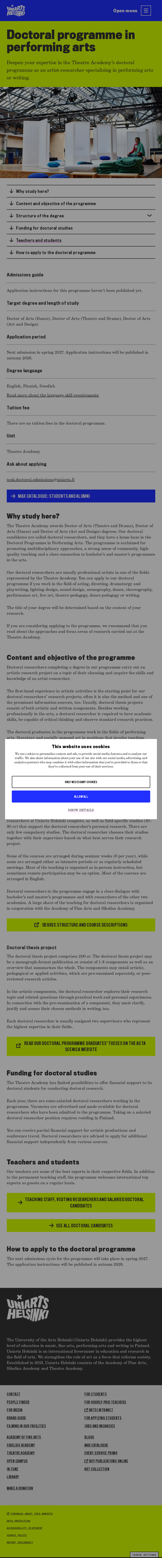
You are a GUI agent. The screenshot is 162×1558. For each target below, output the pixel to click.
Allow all (81, 796)
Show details (81, 810)
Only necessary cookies (81, 782)
